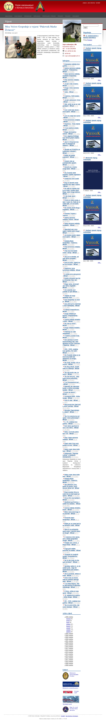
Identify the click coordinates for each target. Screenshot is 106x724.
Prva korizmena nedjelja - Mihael (71, 121)
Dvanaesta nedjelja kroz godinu (71, 65)
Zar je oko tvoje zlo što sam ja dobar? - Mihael (71, 562)
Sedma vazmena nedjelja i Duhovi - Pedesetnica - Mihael (71, 70)
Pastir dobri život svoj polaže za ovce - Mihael (71, 445)
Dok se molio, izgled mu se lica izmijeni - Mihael (71, 264)
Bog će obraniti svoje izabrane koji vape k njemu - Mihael (71, 184)
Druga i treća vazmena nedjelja (71, 89)
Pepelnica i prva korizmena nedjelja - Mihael (71, 270)
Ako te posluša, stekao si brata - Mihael (72, 574)
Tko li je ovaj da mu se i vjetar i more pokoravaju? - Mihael (71, 418)
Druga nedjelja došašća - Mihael (71, 328)
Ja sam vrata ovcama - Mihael (71, 84)
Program (89, 40)
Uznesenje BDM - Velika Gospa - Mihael (71, 397)
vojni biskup (18, 16)
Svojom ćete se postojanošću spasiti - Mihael (70, 163)
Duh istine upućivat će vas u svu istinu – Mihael (71, 427)
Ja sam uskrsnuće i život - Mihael (71, 101)
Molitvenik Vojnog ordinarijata (90, 158)
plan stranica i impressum (72, 716)
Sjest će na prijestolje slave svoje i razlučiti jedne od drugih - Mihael (71, 531)
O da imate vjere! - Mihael (69, 197)
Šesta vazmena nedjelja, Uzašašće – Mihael (71, 225)
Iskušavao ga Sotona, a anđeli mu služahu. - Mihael (71, 503)
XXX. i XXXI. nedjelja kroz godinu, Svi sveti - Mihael (70, 351)
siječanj (68, 631)
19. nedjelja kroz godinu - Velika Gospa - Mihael (71, 597)
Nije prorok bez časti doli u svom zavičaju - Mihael (72, 406)
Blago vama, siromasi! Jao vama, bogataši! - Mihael (71, 285)
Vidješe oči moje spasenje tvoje (71, 296)
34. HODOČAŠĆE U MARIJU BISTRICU (90, 37)
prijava (85, 3)
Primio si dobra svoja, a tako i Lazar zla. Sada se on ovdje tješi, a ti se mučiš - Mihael (71, 202)
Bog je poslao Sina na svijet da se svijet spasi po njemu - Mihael (71, 494)
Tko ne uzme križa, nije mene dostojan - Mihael (71, 606)
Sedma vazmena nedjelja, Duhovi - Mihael (71, 219)
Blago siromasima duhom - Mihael (71, 133)
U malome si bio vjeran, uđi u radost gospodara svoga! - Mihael (71, 538)
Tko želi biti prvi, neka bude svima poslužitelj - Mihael (71, 378)
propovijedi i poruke (49, 16)
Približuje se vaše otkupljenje (70, 332)
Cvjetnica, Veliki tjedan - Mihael (71, 97)
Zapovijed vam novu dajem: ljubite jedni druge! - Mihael (71, 231)
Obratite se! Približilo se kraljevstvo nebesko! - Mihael (71, 151)
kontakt (98, 3)
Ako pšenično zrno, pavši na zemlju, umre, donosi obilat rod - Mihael (71, 487)
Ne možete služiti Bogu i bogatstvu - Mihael (71, 209)
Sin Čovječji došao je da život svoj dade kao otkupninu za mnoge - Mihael (71, 357)
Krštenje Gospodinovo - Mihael (71, 310)
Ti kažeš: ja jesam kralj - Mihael (71, 336)
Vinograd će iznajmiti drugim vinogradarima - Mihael (70, 556)
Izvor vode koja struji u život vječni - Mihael (71, 111)
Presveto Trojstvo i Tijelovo (69, 214)
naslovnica (8, 16)
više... (99, 80)
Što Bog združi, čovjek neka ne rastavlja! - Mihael (71, 368)
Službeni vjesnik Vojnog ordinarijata (92, 49)
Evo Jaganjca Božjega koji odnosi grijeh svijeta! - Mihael (71, 137)
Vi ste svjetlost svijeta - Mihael (71, 129)
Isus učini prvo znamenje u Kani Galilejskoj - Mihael (72, 305)
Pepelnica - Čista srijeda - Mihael (71, 125)
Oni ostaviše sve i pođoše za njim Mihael (71, 291)
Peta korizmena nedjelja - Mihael (72, 247)
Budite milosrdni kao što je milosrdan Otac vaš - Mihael (71, 280)
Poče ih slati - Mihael (71, 401)
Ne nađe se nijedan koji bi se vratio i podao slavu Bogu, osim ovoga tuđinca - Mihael (72, 191)
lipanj (67, 622)
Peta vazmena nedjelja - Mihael (71, 80)
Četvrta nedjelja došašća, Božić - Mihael (72, 509)
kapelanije (37, 16)
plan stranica (91, 3)
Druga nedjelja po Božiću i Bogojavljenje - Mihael (70, 315)
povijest (67, 16)
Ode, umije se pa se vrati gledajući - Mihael (71, 105)
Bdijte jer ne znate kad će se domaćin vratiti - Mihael (72, 525)
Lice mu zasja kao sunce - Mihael (71, 116)
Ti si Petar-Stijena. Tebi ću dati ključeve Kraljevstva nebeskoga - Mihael (71, 586)
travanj (68, 626)
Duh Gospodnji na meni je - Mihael (71, 300)
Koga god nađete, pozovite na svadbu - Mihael (72, 550)
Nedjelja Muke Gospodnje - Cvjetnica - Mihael (70, 242)
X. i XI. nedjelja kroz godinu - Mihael (71, 423)
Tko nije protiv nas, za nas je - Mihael (71, 373)
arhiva (99, 45)
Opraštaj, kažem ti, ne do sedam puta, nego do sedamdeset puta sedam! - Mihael (71, 568)
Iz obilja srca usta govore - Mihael (72, 275)
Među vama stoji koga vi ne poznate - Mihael (71, 513)
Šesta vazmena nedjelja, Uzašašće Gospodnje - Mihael (71, 75)
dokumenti (75, 16)
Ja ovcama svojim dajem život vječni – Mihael (71, 236)
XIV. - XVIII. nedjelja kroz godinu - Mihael (71, 602)
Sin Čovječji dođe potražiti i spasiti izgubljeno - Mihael (72, 174)
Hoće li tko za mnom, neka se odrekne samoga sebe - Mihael (71, 579)
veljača (68, 630)
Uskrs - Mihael (70, 93)
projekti (60, 16)
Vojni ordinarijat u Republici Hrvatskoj (24, 7)
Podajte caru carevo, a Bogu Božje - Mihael (71, 544)
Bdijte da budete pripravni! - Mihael (70, 157)
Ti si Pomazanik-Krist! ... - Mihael (71, 383)
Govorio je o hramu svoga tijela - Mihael (71, 168)
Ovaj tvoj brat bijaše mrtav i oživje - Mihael (71, 252)
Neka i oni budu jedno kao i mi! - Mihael (71, 433)
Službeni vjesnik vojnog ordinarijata (92, 84)
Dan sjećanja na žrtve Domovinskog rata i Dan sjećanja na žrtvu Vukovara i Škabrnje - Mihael (71, 343)
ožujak (68, 628)
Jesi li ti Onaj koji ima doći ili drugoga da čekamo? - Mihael (70, 144)
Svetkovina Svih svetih (71, 179)
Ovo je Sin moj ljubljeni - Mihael (72, 499)
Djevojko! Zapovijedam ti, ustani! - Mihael (71, 412)
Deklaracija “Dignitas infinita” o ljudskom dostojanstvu (70, 455)
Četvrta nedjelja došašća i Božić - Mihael (71, 320)
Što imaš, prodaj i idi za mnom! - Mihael (71, 363)
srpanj (68, 620)
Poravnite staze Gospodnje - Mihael (71, 519)
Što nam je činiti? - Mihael (70, 324)
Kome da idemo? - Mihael (69, 393)
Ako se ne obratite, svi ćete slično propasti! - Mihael (71, 258)
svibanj (68, 624)
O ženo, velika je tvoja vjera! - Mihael (71, 592)
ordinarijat (27, 16)
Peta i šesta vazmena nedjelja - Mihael (70, 439)
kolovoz (68, 618)
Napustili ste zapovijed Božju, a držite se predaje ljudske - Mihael (71, 388)
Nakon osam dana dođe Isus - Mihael (71, 450)
